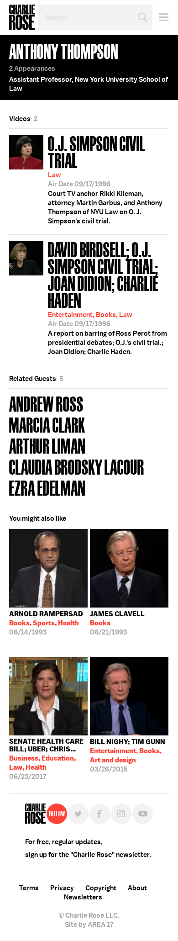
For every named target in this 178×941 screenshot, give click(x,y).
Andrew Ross (46, 403)
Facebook (99, 814)
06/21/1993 (117, 623)
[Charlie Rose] (35, 814)
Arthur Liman (47, 445)
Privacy (62, 888)
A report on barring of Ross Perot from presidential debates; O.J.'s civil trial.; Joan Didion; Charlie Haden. (107, 297)
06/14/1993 (46, 623)
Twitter (78, 814)
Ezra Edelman (47, 487)
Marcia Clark (47, 424)
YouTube (142, 814)
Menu (160, 17)
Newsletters (83, 897)
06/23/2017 (46, 759)
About (137, 888)
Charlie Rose (22, 17)
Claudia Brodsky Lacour (76, 466)
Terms (29, 888)
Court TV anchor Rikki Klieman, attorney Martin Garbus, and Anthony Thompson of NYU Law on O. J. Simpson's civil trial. (105, 179)
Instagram (121, 814)
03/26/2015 (127, 755)
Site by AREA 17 (89, 924)
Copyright (100, 888)
